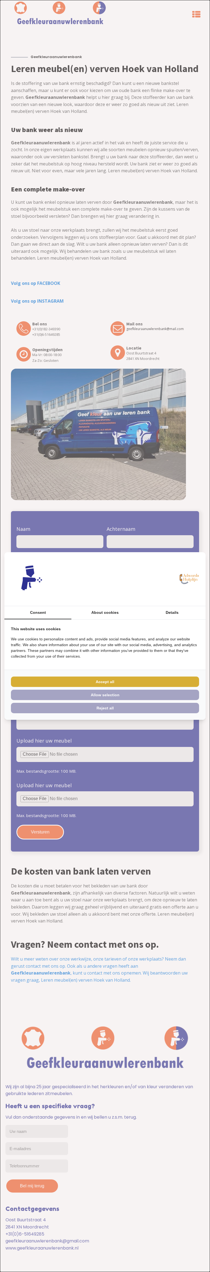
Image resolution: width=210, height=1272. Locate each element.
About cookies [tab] (105, 612)
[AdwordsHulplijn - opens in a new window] (188, 579)
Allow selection (105, 695)
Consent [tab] (38, 612)
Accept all (105, 682)
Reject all (105, 708)
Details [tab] (172, 612)
